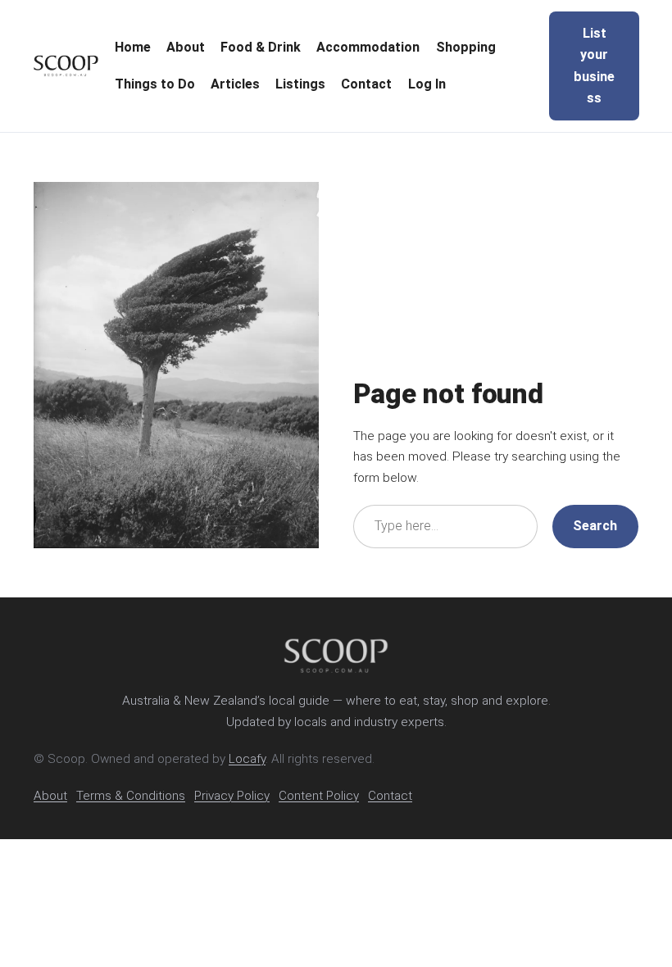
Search (595, 525)
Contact (390, 795)
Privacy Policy (232, 795)
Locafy (247, 758)
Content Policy (319, 795)
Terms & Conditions (130, 795)
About (50, 795)
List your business (594, 66)
